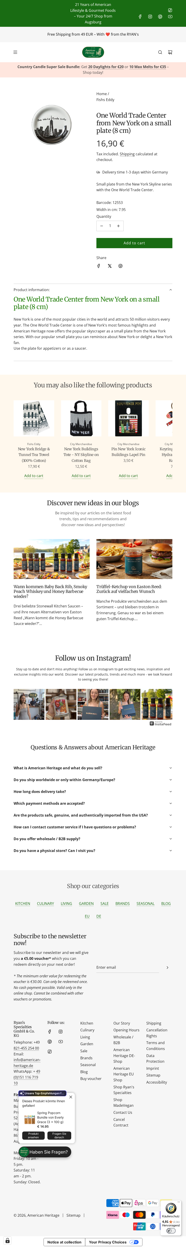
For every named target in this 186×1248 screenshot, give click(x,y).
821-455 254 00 (26, 1048)
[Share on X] (110, 267)
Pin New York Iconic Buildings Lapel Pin (128, 452)
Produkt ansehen (33, 1135)
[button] (22, 440)
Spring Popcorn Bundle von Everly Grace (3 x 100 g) (50, 1117)
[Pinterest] (160, 16)
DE (98, 916)
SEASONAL (145, 903)
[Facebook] (140, 16)
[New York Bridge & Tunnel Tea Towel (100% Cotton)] (34, 419)
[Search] (160, 52)
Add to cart (33, 475)
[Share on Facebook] (99, 267)
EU (87, 916)
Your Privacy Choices (108, 1242)
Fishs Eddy (105, 99)
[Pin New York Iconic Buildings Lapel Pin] (128, 419)
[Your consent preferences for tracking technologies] (7, 1240)
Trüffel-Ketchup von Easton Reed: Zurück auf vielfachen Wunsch (129, 589)
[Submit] (167, 968)
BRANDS (122, 903)
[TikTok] (170, 10)
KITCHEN (22, 903)
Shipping (127, 153)
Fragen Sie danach (59, 1135)
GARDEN (86, 903)
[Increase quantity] (118, 226)
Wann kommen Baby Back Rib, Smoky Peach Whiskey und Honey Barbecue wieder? (50, 591)
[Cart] (170, 52)
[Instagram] (150, 16)
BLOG (166, 903)
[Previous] (20, 704)
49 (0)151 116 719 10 (27, 1077)
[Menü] (178, 1203)
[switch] (171, 1230)
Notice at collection (64, 1242)
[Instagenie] (160, 725)
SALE (104, 903)
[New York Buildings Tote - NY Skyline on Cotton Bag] (81, 419)
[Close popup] (70, 1096)
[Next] (165, 704)
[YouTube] (170, 16)
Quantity (103, 216)
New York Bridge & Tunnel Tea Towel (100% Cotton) (34, 455)
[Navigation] (15, 52)
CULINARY (45, 903)
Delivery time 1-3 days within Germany (135, 172)
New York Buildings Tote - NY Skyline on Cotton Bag (81, 455)
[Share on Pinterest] (120, 267)
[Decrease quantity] (102, 226)
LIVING (66, 903)
